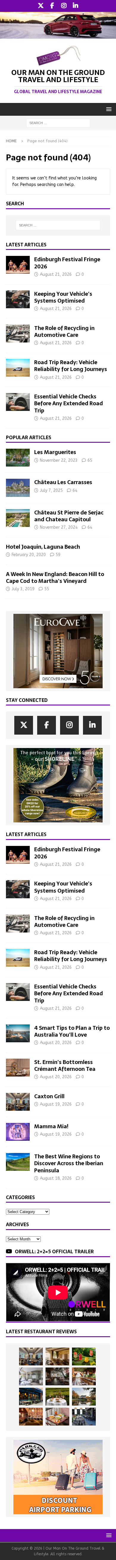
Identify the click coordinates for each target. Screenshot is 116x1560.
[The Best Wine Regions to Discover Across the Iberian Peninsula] (18, 1162)
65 (89, 460)
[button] (108, 109)
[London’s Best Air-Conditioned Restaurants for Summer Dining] (31, 1376)
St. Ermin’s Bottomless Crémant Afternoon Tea (64, 1065)
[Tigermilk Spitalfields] (84, 1376)
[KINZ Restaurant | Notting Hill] (57, 1356)
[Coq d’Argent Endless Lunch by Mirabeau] (57, 1397)
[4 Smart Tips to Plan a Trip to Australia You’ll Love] (18, 1033)
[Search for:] (58, 122)
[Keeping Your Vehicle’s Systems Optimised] (18, 299)
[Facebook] (52, 6)
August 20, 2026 (56, 1042)
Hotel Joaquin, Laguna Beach (43, 546)
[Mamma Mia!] (18, 1132)
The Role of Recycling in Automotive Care (64, 331)
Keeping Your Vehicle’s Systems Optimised (63, 297)
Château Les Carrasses (63, 482)
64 (75, 490)
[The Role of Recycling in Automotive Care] (18, 333)
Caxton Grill (49, 1096)
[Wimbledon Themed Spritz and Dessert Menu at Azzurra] (84, 1356)
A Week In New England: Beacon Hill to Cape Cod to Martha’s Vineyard (55, 577)
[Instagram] (64, 6)
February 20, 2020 (29, 554)
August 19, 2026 (56, 1104)
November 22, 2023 (59, 460)
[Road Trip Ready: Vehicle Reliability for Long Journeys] (18, 368)
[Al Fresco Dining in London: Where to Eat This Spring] (84, 1417)
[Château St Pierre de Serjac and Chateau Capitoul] (18, 518)
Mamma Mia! (51, 1126)
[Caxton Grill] (18, 1102)
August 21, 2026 (56, 274)
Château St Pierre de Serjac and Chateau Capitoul (69, 516)
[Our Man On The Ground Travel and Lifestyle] (58, 35)
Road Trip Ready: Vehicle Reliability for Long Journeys (70, 365)
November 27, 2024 (59, 527)
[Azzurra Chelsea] (31, 1397)
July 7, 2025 (51, 490)
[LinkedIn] (75, 6)
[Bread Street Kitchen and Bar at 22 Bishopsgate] (57, 1376)
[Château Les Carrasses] (18, 488)
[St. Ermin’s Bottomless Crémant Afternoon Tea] (18, 1067)
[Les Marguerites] (18, 458)
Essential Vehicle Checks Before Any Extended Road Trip (68, 403)
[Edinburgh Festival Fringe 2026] (18, 265)
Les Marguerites (55, 452)
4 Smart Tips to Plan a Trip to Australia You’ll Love (72, 1031)
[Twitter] (40, 6)
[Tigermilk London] (31, 1417)
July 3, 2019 (23, 589)
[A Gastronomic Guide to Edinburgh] (84, 1397)
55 (46, 589)
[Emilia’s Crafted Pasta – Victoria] (57, 1417)
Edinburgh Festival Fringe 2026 (67, 262)
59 (58, 554)
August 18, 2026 (56, 1178)
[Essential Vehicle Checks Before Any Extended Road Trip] (18, 402)
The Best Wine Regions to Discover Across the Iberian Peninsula (68, 1163)
